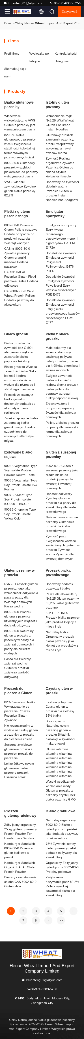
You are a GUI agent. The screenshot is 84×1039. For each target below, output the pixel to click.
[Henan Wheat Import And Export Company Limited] (22, 11)
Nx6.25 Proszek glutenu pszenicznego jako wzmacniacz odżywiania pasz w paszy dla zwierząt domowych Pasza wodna (21, 595)
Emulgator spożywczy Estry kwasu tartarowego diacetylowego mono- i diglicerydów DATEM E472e (62, 236)
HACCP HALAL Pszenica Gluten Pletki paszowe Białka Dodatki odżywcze (21, 278)
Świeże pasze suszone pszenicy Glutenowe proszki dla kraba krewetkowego (62, 523)
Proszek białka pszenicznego (58, 572)
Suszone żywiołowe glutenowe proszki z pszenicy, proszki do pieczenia (18, 751)
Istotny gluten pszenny (57, 104)
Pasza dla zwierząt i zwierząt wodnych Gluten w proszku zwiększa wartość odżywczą (18, 668)
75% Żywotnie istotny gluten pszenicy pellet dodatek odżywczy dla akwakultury (61, 850)
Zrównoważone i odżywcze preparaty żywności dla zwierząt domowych (61, 410)
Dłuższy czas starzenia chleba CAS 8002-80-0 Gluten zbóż (20, 881)
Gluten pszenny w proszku (19, 572)
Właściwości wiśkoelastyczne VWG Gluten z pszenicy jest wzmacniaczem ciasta (19, 122)
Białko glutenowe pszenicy (19, 104)
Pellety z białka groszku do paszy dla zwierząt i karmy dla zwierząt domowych (62, 429)
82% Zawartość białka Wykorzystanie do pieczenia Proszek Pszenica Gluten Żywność (19, 711)
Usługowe (62, 61)
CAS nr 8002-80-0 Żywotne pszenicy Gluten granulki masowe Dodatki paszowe (17, 257)
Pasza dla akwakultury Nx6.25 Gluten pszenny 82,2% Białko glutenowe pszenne (63, 600)
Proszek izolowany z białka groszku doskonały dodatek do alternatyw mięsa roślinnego (19, 403)
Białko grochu (16, 334)
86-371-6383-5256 (67, 3)
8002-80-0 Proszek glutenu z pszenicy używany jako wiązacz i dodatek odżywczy (20, 618)
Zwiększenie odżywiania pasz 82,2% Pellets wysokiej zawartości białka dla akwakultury (62, 886)
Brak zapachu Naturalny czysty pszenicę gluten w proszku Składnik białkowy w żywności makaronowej (60, 732)
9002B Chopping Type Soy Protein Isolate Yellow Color (20, 514)
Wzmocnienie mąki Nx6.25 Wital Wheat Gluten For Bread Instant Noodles (60, 122)
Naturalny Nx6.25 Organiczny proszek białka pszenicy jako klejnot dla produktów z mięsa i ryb (62, 641)
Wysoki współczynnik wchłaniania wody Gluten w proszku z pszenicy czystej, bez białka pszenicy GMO (61, 790)
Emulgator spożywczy (55, 214)
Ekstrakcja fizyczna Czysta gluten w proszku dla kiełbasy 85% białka (60, 708)
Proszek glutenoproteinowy (20, 813)
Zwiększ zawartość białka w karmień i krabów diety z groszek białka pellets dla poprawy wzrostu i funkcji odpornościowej (62, 387)
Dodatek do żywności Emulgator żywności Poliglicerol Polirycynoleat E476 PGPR (61, 262)
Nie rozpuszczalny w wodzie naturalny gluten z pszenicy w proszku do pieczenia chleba (21, 732)
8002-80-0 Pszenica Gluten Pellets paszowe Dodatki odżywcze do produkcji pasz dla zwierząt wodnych (20, 234)
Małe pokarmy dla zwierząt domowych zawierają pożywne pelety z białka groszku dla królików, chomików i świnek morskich (63, 359)
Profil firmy (11, 53)
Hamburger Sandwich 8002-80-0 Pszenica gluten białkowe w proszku (19, 850)
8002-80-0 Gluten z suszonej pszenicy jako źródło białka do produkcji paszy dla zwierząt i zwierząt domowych (62, 477)
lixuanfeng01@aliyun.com (26, 3)
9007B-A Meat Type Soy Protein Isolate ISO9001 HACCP (18, 499)
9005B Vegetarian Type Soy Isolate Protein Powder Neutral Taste (20, 470)
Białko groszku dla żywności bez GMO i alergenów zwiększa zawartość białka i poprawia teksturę (18, 352)
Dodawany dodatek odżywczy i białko (59, 586)
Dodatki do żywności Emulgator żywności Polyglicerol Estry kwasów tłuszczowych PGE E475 (61, 285)
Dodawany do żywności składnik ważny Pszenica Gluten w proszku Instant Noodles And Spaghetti (62, 191)
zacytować (69, 11)
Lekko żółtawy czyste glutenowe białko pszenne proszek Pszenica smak (19, 770)
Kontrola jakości (66, 53)
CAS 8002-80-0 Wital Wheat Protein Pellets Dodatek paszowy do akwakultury (19, 297)
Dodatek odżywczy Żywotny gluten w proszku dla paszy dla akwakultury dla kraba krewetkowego (61, 502)
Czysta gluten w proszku (59, 691)
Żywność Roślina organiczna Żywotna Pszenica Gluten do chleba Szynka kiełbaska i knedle (60, 167)
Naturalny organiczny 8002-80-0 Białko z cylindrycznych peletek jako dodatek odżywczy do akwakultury (62, 829)
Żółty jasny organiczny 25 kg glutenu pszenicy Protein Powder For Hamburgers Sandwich (20, 831)
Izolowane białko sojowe (18, 454)
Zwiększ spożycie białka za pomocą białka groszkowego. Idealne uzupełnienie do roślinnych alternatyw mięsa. (21, 429)
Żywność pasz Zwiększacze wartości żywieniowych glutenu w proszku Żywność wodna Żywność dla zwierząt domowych (63, 547)
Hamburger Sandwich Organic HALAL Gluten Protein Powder (20, 867)
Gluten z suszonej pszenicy (61, 454)
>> (61, 920)
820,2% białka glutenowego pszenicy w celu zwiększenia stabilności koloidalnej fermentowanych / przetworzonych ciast (20, 146)
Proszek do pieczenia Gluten (18, 691)
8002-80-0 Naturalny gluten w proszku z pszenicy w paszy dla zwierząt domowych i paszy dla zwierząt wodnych (19, 642)
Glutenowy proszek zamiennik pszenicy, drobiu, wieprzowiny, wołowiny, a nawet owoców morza (60, 144)
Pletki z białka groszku (57, 336)
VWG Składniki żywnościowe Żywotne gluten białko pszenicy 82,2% (20, 188)
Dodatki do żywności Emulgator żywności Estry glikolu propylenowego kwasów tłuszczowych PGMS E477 (63, 311)
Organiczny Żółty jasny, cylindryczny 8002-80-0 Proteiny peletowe (62, 867)
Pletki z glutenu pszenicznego (17, 214)
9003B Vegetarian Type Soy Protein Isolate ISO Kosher (20, 485)
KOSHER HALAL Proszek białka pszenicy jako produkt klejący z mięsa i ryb (63, 619)
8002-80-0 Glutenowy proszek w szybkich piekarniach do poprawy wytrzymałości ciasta (21, 169)
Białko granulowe (60, 811)
